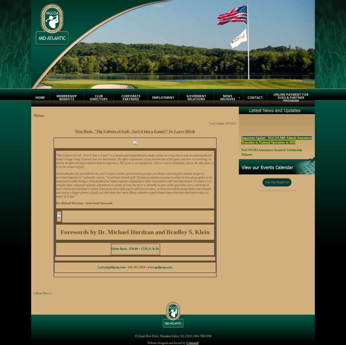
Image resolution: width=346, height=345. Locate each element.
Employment (163, 97)
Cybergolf (192, 343)
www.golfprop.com (160, 267)
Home (40, 97)
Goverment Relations (196, 97)
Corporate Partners (130, 97)
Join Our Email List (277, 182)
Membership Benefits (66, 97)
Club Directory (99, 97)
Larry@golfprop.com (111, 267)
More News (42, 293)
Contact (255, 97)
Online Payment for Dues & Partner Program (291, 97)
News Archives (227, 97)
